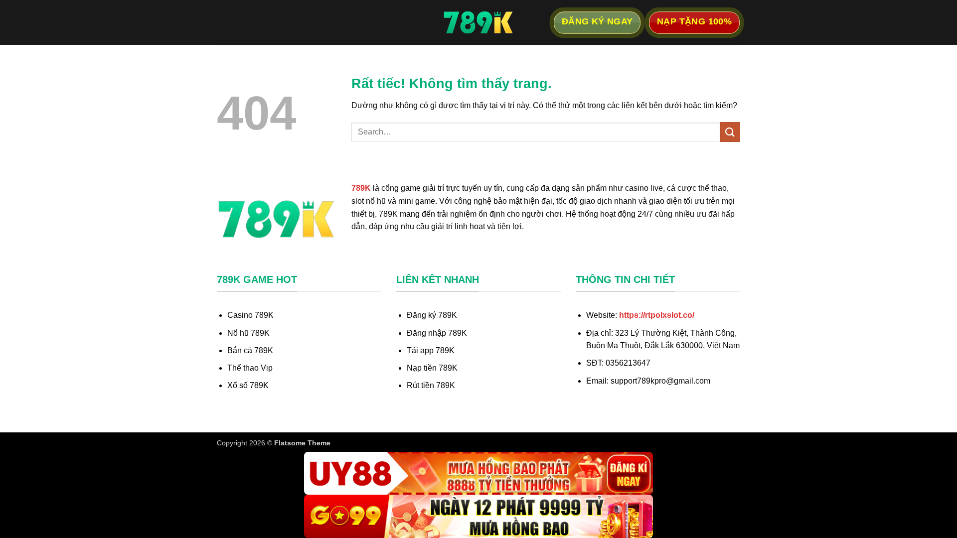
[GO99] (478, 516)
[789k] (478, 22)
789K (361, 188)
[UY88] (478, 473)
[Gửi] (730, 131)
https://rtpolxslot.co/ (656, 315)
